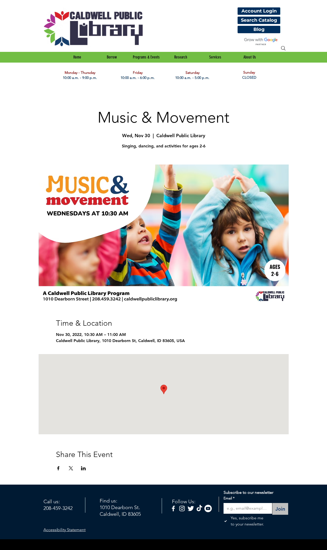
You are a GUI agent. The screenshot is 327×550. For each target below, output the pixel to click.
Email (229, 498)
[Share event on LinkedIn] (83, 468)
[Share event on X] (70, 468)
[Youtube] (208, 508)
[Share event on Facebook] (58, 468)
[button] (112, 57)
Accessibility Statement (64, 529)
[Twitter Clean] (190, 508)
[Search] (283, 48)
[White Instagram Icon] (182, 508)
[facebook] (173, 508)
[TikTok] (199, 508)
